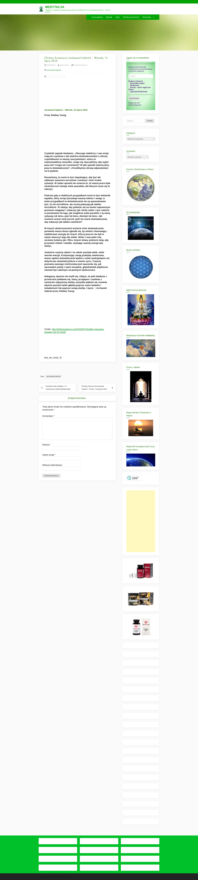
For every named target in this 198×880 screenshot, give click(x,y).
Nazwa (46, 444)
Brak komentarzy (80, 65)
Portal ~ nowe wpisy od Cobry (139, 88)
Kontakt (109, 17)
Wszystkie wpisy (137, 83)
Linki (117, 17)
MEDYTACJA (54, 7)
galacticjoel (64, 65)
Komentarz (48, 416)
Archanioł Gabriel (54, 70)
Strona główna (97, 17)
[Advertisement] (140, 521)
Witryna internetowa (52, 465)
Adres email (49, 455)
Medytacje (134, 85)
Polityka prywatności (131, 17)
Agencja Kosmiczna (138, 91)
